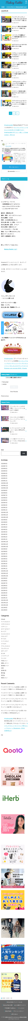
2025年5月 (4, 500)
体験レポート (5, 663)
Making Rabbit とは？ (10, 249)
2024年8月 (4, 522)
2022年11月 (4, 573)
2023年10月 (4, 546)
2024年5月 (4, 529)
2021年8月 (4, 610)
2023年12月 (4, 541)
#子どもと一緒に (17, 132)
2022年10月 (4, 576)
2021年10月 (4, 605)
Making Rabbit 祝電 (7, 1005)
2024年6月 (4, 527)
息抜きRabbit (8, 1011)
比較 (2, 668)
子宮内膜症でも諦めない (10, 1008)
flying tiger (5, 382)
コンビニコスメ (5, 634)
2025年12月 (4, 483)
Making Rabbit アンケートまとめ (14, 1002)
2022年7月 (4, 583)
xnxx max (16, 707)
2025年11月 (4, 485)
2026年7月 (4, 466)
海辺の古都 (19, 695)
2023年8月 (4, 551)
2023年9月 (4, 549)
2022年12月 (4, 571)
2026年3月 (4, 475)
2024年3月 (4, 534)
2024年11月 (4, 515)
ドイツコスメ (5, 641)
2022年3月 (4, 593)
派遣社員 (3, 670)
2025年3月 (4, 505)
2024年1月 (4, 539)
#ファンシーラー (17, 363)
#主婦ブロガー (20, 130)
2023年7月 (4, 554)
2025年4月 (4, 502)
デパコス (3, 638)
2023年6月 (4, 556)
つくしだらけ (21, 1008)
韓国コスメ (4, 677)
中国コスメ (4, 660)
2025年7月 (4, 495)
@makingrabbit (8, 125)
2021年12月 (4, 600)
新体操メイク (5, 665)
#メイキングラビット (20, 127)
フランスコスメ (5, 646)
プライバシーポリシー (18, 1011)
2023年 (7, 998)
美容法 (3, 675)
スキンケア (4, 636)
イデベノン (4, 626)
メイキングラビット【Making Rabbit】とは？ (17, 7)
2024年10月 (4, 517)
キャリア (3, 631)
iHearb (3, 619)
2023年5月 (4, 558)
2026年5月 (4, 471)
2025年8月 (4, 493)
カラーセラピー (5, 629)
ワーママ (3, 658)
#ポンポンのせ (14, 366)
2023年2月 (4, 566)
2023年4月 (4, 561)
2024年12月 (4, 512)
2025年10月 (4, 488)
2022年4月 (4, 590)
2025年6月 (4, 497)
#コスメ (9, 363)
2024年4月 (4, 532)
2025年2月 (4, 507)
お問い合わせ (14, 1014)
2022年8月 (4, 580)
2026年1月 (4, 480)
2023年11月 (4, 544)
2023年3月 (4, 563)
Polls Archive (5, 396)
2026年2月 (4, 478)
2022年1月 (4, 597)
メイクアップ (5, 655)
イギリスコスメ (5, 624)
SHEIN (4, 384)
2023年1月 (4, 568)
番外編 (3, 673)
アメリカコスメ (5, 621)
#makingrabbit (8, 132)
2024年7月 (4, 524)
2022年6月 (4, 585)
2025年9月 (4, 490)
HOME (3, 7)
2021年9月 (4, 607)
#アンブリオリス (23, 366)
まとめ (3, 653)
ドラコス (3, 643)
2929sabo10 (19, 689)
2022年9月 (4, 578)
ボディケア (4, 651)
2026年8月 (4, 463)
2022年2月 (4, 595)
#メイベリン (18, 725)
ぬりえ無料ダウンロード (20, 1005)
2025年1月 (4, 510)
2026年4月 (4, 473)
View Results (14, 391)
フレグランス (5, 648)
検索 (2, 450)
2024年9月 (4, 519)
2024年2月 (4, 536)
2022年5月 (4, 588)
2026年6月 (4, 468)
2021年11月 (4, 602)
